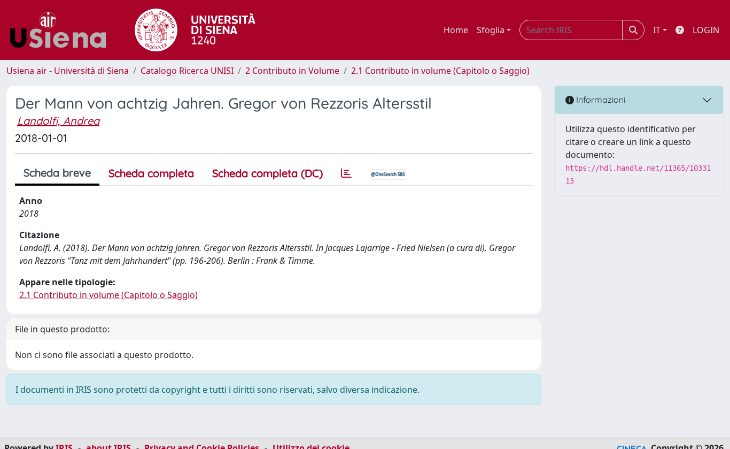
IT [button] (657, 30)
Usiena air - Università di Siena (67, 71)
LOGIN (706, 30)
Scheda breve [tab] (57, 172)
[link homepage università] (195, 30)
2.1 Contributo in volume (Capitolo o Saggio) (440, 71)
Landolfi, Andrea (58, 120)
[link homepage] (62, 30)
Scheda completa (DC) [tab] (267, 173)
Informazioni (599, 99)
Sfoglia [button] (490, 30)
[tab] (346, 173)
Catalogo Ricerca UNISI (187, 71)
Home (456, 30)
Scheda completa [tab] (151, 173)
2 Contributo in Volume (292, 71)
